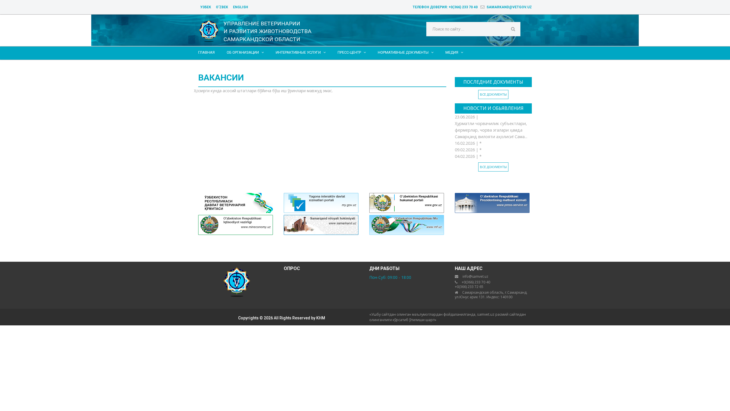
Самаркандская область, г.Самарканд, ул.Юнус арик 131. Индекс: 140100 (491, 294)
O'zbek (222, 7)
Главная (206, 52)
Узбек (205, 7)
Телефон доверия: (445, 7)
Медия (454, 52)
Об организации (245, 52)
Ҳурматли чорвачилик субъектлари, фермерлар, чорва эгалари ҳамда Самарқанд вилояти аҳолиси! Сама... (491, 130)
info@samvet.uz (475, 276)
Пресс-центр (352, 52)
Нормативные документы (405, 52)
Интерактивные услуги (301, 52)
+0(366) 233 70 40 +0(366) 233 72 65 (472, 284)
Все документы (493, 94)
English (240, 7)
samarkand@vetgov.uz (509, 7)
